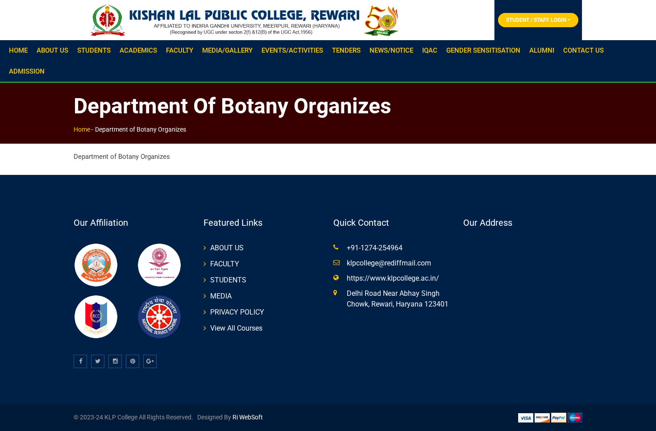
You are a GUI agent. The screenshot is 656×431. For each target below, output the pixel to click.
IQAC (429, 50)
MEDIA (221, 296)
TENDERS (346, 50)
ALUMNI (541, 50)
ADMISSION (27, 71)
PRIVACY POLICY (237, 312)
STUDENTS (94, 50)
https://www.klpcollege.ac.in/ (393, 278)
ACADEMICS (138, 50)
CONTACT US (583, 50)
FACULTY (179, 50)
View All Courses (236, 328)
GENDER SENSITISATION (483, 50)
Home (82, 129)
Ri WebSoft (247, 417)
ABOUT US (52, 50)
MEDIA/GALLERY (227, 50)
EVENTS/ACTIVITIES (292, 50)
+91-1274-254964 (375, 248)
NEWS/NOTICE (391, 50)
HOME (18, 50)
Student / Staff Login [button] (536, 20)
